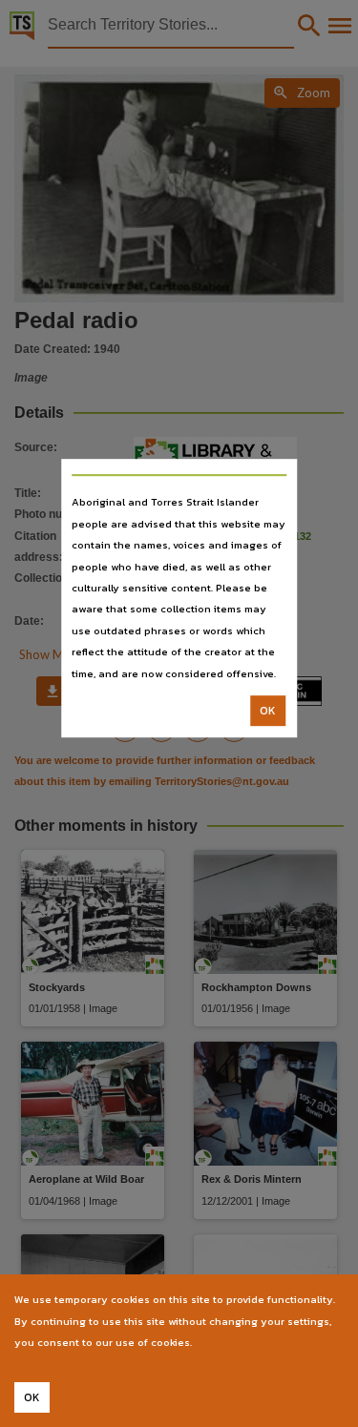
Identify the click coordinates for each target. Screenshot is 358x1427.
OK (268, 710)
